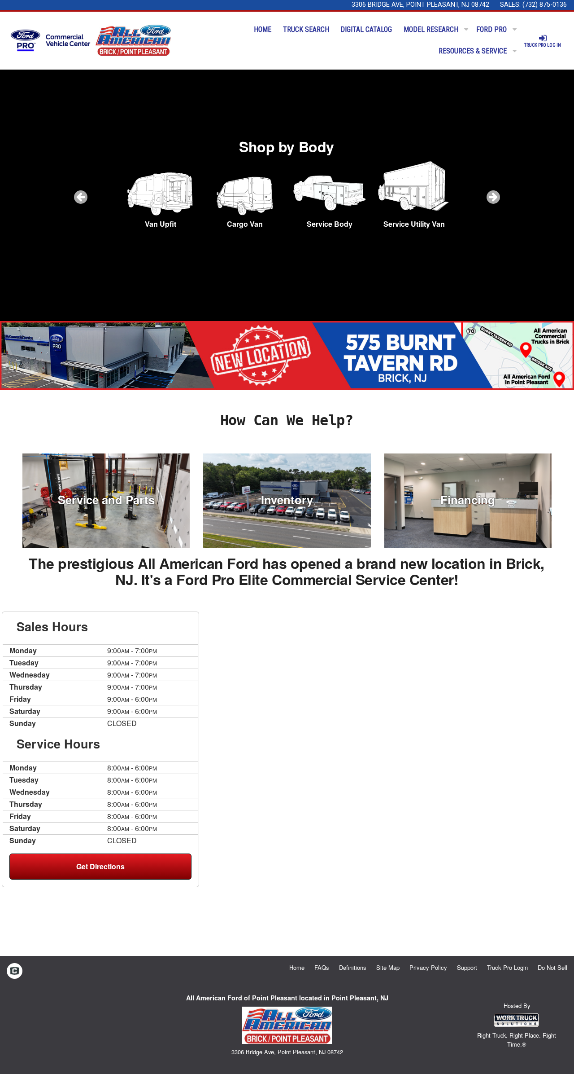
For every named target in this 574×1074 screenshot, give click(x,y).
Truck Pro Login (507, 967)
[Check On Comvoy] (14, 971)
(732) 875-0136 (544, 5)
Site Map (388, 967)
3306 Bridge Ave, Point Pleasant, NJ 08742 (420, 5)
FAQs (321, 967)
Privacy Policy (428, 967)
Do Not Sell (552, 967)
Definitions (352, 967)
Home (262, 29)
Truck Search (306, 29)
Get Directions (100, 866)
